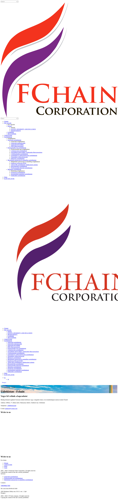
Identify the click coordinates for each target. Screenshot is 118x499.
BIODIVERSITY (16, 130)
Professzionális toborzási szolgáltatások (21, 168)
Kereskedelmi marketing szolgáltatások (21, 174)
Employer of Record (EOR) (18, 163)
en (8, 379)
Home (6, 386)
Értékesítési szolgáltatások (18, 175)
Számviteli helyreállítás (17, 144)
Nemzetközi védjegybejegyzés (19, 157)
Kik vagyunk (7, 123)
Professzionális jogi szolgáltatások (17, 147)
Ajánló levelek (8, 135)
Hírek (5, 177)
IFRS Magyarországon (17, 146)
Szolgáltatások (8, 137)
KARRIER (11, 132)
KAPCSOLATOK (9, 178)
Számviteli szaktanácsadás (18, 143)
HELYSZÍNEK (12, 134)
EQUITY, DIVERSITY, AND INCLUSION (23, 129)
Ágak (5, 467)
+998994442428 (11, 405)
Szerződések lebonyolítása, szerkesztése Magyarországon (26, 152)
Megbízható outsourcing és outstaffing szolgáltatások (22, 160)
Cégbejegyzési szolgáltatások (19, 151)
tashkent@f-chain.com (11, 408)
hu (5, 377)
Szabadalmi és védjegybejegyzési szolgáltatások (24, 155)
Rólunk (10, 126)
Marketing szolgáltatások (14, 169)
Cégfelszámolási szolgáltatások (19, 154)
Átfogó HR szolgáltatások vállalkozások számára (24, 165)
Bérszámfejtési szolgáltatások (19, 166)
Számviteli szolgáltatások (14, 140)
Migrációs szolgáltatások (17, 158)
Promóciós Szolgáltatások (18, 172)
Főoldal (6, 121)
